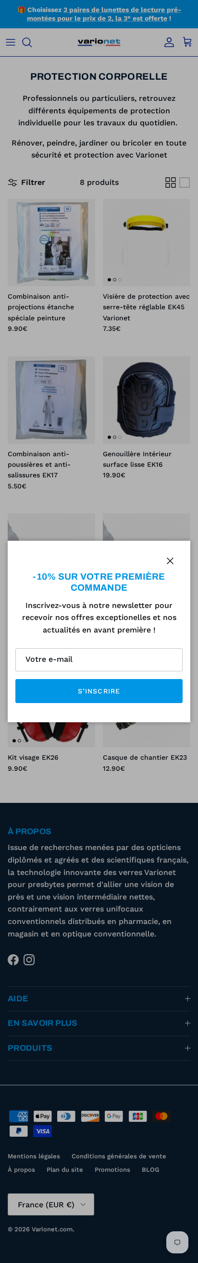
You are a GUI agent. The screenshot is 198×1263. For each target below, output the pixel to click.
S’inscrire (99, 691)
